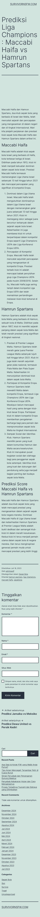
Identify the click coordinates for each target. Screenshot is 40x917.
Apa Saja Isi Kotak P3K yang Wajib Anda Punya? (19, 766)
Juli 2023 (6, 869)
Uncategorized (8, 894)
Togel (4, 891)
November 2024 (9, 814)
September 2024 (9, 822)
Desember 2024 (9, 811)
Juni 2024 (6, 832)
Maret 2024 (7, 843)
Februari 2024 (8, 847)
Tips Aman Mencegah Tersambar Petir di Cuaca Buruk (20, 771)
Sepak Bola (23, 574)
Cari (3, 749)
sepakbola (18, 580)
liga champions (29, 577)
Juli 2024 (6, 829)
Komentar (7, 614)
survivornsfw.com (23, 4)
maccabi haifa (7, 580)
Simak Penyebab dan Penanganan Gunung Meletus (17, 777)
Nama (5, 641)
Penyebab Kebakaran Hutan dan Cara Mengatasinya (18, 782)
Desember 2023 (9, 854)
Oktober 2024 (8, 818)
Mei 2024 (6, 836)
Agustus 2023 (8, 865)
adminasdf (10, 571)
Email (5, 654)
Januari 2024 (8, 851)
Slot (3, 883)
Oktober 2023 (8, 862)
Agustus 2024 (8, 825)
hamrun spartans (15, 577)
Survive (5, 887)
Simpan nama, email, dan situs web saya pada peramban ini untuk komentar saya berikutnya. (21, 684)
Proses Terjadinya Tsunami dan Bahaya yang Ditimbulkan (19, 788)
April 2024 (6, 840)
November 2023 (9, 858)
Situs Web (6, 668)
